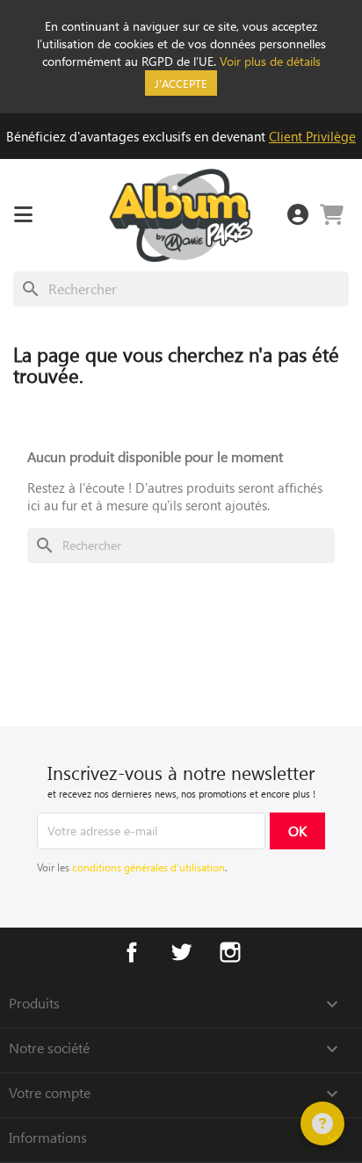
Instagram (230, 952)
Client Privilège (312, 136)
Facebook (132, 952)
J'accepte (181, 83)
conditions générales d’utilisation (148, 867)
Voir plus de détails (270, 61)
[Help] (322, 1123)
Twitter (181, 952)
